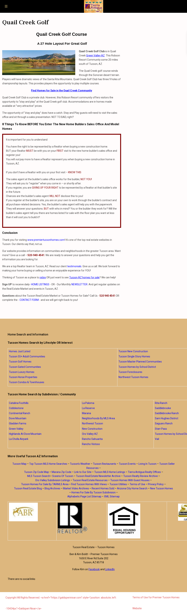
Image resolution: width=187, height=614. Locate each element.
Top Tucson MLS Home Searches (48, 463)
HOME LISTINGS (40, 284)
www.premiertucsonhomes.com (45, 239)
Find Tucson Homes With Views (89, 484)
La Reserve (88, 408)
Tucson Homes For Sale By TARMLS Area (44, 484)
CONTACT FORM (29, 299)
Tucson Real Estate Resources (90, 480)
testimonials (74, 266)
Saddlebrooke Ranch (167, 413)
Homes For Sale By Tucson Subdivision (93, 492)
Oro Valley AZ (90, 433)
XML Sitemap (112, 496)
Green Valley (16, 428)
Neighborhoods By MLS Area (98, 418)
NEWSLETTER (79, 284)
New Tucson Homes (161, 488)
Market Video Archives (76, 488)
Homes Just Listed (19, 351)
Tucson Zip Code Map (36, 472)
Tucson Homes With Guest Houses (130, 480)
